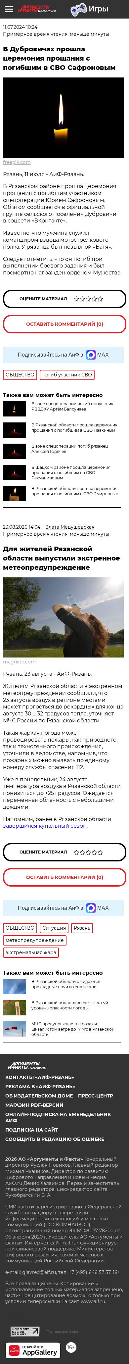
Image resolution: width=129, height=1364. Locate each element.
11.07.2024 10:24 (20, 27)
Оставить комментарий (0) (64, 324)
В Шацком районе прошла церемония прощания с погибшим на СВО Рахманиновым (70, 472)
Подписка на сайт (31, 1130)
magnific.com (19, 662)
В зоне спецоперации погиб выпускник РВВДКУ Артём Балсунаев (72, 406)
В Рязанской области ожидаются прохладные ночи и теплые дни (65, 984)
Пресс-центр (95, 1096)
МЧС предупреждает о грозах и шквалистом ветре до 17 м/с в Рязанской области (72, 1029)
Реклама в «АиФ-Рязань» (40, 1087)
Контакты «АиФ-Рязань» (39, 1077)
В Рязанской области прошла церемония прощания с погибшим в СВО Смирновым (74, 491)
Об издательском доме (39, 1096)
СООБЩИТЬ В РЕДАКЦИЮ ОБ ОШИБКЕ (54, 1139)
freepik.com (17, 162)
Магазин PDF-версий (34, 1105)
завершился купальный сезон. (45, 826)
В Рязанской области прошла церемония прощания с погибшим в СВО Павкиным (74, 427)
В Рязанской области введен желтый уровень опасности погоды (69, 1005)
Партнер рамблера (62, 1332)
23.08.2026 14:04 (21, 527)
